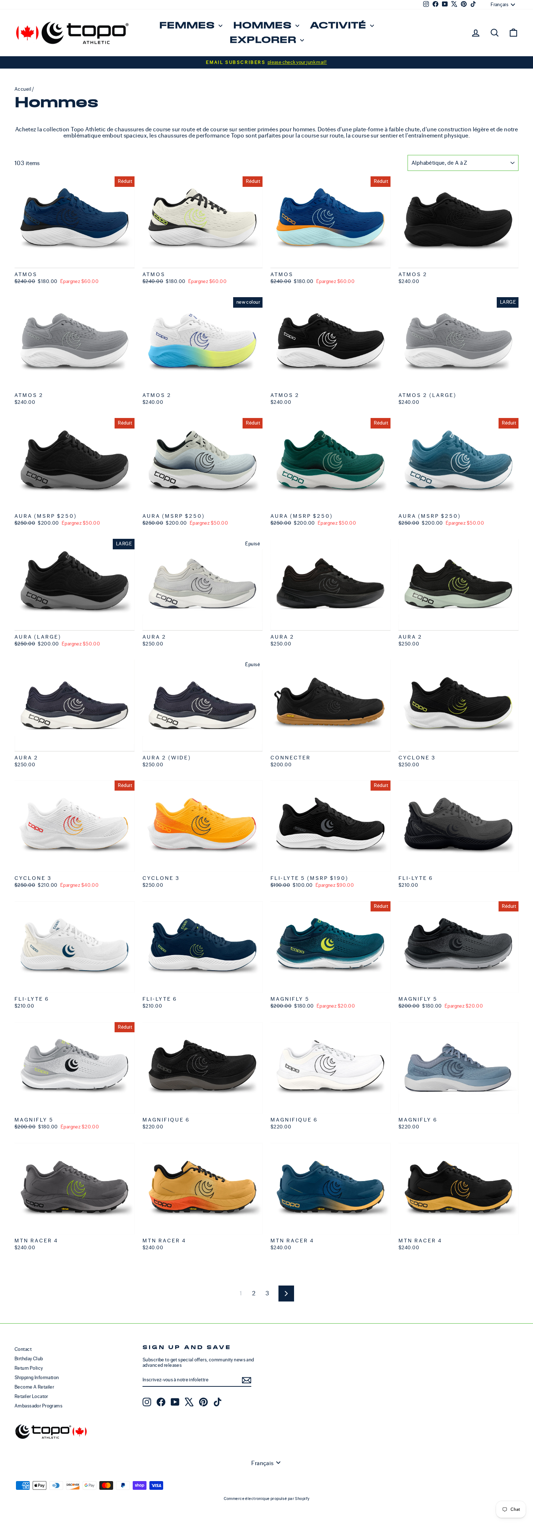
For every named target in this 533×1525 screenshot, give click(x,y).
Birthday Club (29, 1358)
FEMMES (188, 25)
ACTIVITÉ (339, 25)
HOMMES (263, 25)
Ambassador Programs (38, 1406)
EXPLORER (264, 40)
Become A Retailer (34, 1387)
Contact (23, 1349)
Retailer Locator (31, 1396)
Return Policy (29, 1368)
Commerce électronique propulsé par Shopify (267, 1498)
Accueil (23, 89)
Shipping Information (37, 1377)
